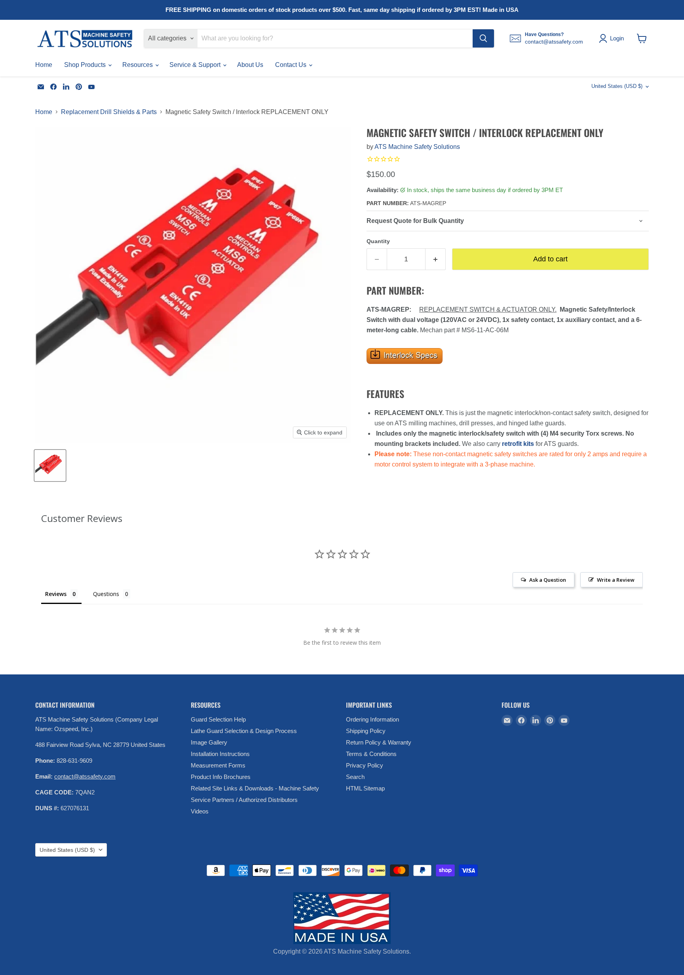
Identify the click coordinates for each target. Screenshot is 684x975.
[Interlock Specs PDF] (405, 368)
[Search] (483, 38)
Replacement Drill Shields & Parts (109, 112)
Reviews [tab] (55, 594)
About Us (250, 64)
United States (616, 86)
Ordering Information (372, 719)
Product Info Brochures (221, 776)
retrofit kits (518, 443)
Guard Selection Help (218, 719)
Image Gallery (209, 742)
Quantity (378, 241)
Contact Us (291, 64)
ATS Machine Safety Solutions (417, 146)
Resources (138, 64)
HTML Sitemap (365, 788)
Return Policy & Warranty (378, 742)
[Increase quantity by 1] (436, 259)
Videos (200, 811)
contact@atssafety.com (85, 776)
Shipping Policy (366, 730)
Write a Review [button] (616, 579)
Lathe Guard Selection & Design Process (244, 730)
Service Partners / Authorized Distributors (244, 799)
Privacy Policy (364, 765)
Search (355, 776)
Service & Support (195, 64)
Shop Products (85, 64)
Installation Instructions (220, 753)
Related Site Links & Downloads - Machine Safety (255, 788)
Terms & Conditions (371, 753)
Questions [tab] (106, 594)
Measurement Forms (218, 765)
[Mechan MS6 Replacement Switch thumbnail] (50, 465)
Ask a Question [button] (547, 579)
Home (43, 64)
